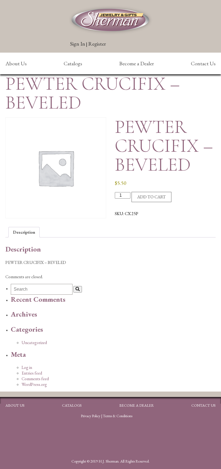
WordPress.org (34, 384)
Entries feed (32, 373)
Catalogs (73, 63)
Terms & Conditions (117, 415)
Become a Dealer (136, 63)
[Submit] (77, 289)
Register (97, 43)
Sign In (77, 43)
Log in (27, 367)
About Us (16, 63)
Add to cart (151, 197)
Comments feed (35, 379)
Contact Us (203, 63)
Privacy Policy (90, 415)
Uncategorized (34, 342)
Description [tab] (24, 232)
